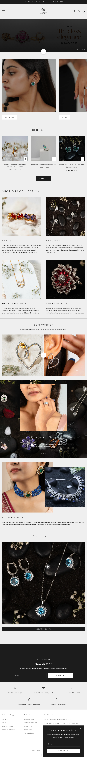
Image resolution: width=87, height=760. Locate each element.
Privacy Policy (28, 733)
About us (5, 723)
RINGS (64, 121)
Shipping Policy (29, 723)
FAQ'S (4, 726)
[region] (43, 37)
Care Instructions (7, 730)
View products (43, 633)
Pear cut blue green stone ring (43, 168)
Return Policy (28, 730)
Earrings (9, 121)
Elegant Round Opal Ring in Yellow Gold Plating (15, 169)
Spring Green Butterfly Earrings (72, 168)
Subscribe (63, 751)
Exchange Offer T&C (30, 726)
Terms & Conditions (8, 733)
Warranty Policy (29, 737)
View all (43, 182)
